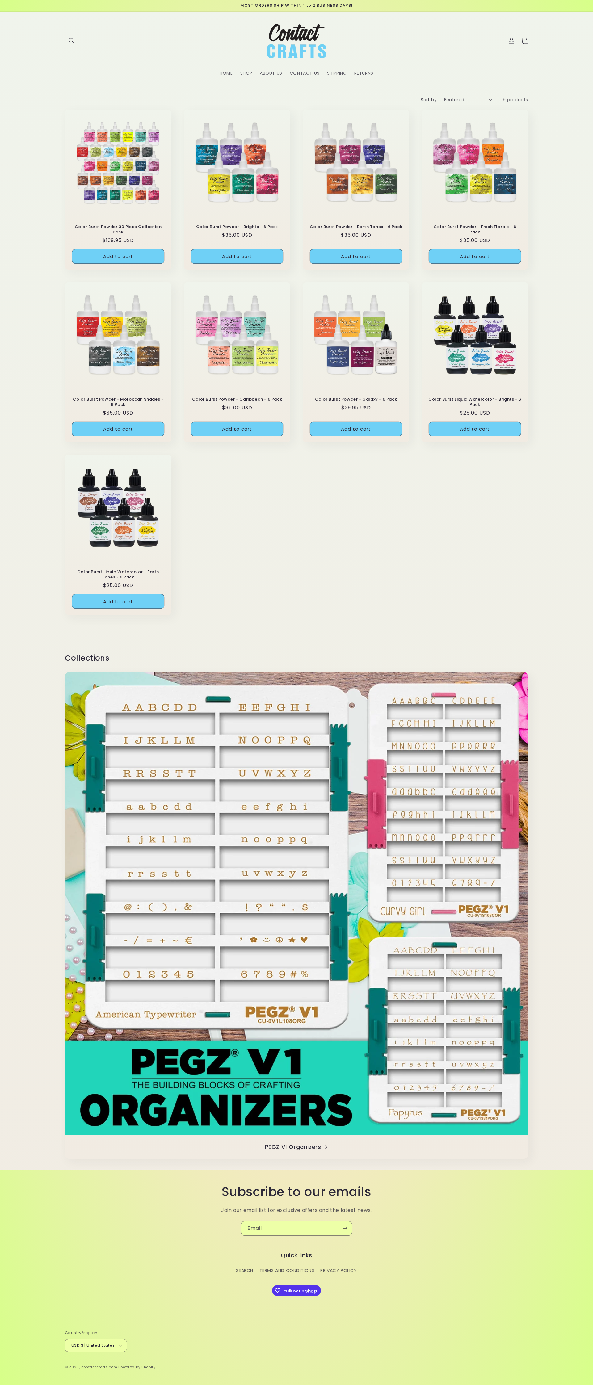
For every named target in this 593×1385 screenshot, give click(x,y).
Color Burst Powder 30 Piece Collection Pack (118, 229)
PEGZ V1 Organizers (293, 1146)
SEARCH (244, 1270)
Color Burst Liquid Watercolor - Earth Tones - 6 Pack (118, 574)
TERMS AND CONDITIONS (286, 1270)
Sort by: (429, 100)
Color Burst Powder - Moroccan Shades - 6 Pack (118, 402)
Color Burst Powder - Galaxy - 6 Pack (356, 399)
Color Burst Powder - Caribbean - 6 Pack (237, 399)
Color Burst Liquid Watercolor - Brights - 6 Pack (474, 402)
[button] (71, 41)
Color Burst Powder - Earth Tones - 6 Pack (356, 227)
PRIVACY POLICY (338, 1270)
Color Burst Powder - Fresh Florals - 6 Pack (475, 229)
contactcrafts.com (99, 1367)
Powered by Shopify (137, 1367)
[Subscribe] (345, 1228)
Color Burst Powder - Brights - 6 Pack (237, 227)
